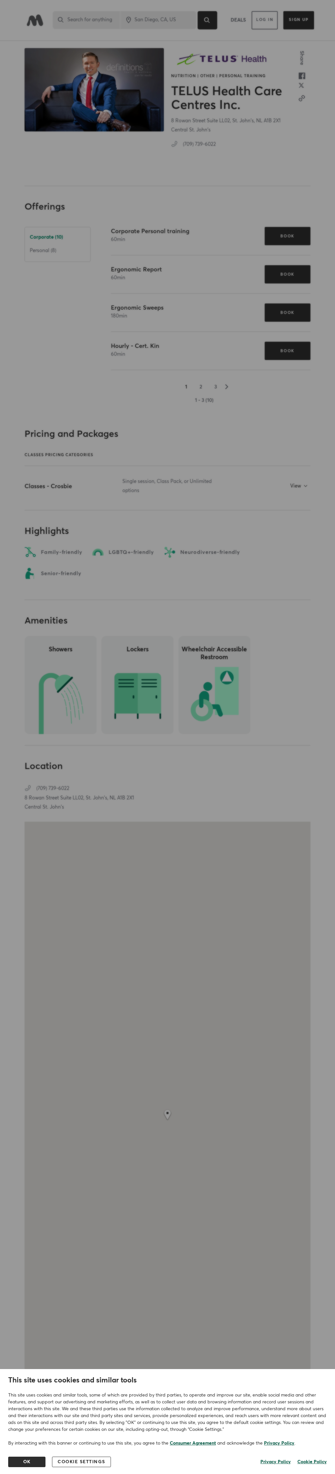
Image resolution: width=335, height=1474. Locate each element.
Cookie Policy (312, 1462)
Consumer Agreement (193, 1443)
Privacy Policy (279, 1443)
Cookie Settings (81, 1462)
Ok (27, 1462)
